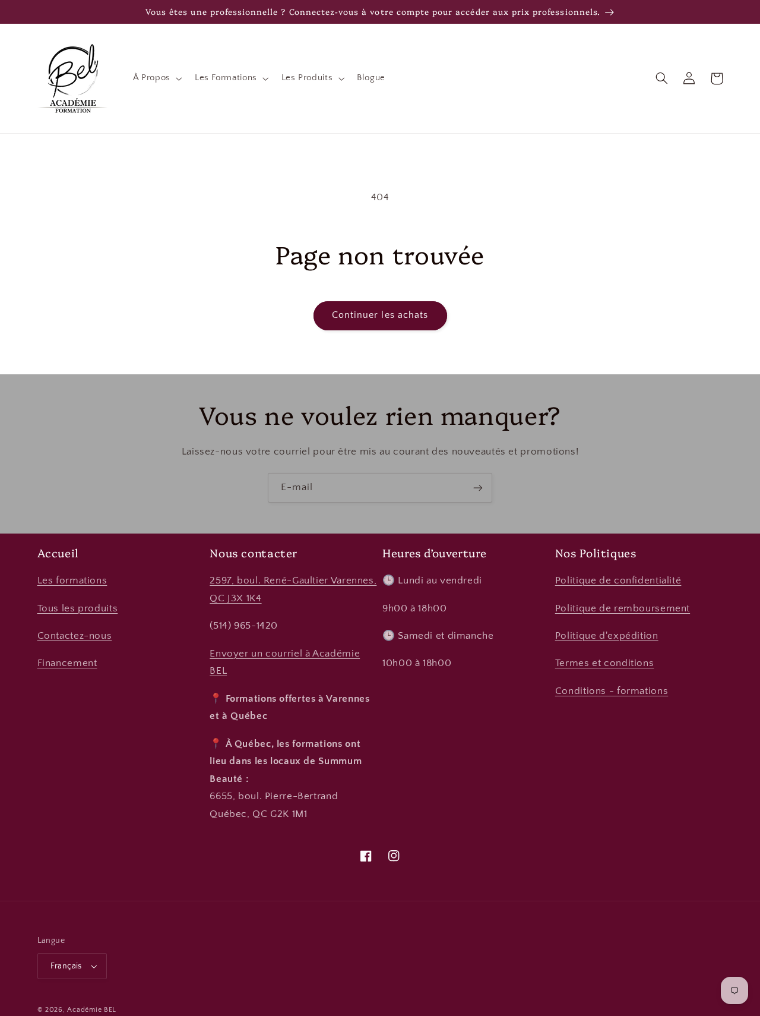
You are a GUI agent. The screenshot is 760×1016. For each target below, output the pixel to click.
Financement (67, 663)
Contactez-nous (74, 635)
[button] (156, 78)
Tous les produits (77, 608)
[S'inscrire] (478, 487)
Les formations (72, 580)
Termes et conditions (604, 663)
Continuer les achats (380, 315)
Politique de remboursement (622, 608)
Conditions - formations (612, 691)
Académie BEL (91, 1010)
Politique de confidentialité (618, 580)
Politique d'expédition (606, 635)
